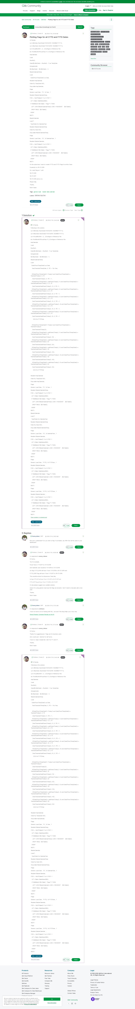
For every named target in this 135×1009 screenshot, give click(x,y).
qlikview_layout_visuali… (97, 36)
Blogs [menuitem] (38, 10)
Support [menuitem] (32, 10)
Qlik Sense (25, 978)
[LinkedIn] (72, 1003)
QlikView (43, 19)
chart (96, 44)
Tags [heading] (93, 28)
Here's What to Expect (81, 15)
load (103, 46)
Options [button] (111, 19)
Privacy (70, 983)
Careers (70, 986)
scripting (93, 54)
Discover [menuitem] (51, 10)
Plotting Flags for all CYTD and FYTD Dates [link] (61, 19)
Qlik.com (95, 6)
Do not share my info (96, 995)
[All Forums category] (91, 69)
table (107, 46)
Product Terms (94, 992)
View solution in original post (39, 517)
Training (47, 986)
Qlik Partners (48, 976)
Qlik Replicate (25, 986)
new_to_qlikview (95, 31)
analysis (105, 51)
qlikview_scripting (95, 34)
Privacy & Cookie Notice (97, 982)
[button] (83, 33)
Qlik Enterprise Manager (28, 993)
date (99, 46)
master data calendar (48, 192)
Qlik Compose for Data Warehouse (32, 991)
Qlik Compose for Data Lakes (30, 988)
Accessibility (71, 981)
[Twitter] (69, 1003)
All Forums (36, 19)
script (92, 44)
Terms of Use (94, 987)
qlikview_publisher (104, 44)
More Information (52, 1002)
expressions (102, 49)
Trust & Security (72, 978)
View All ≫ (93, 58)
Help (100, 10)
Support (47, 988)
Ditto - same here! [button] (35, 201)
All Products (25, 973)
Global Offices (72, 990)
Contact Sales (72, 993)
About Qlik (70, 973)
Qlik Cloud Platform (27, 976)
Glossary (47, 983)
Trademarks (93, 985)
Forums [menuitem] (25, 10)
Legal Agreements (95, 990)
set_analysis (94, 49)
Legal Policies (94, 980)
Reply (79, 205)
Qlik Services (103, 6)
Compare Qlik (48, 981)
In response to (38, 556)
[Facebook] (75, 1003)
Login (60, 1)
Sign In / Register (108, 10)
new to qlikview (105, 31)
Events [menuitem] (45, 10)
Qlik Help (110, 6)
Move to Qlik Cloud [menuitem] (62, 10)
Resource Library (49, 973)
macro (108, 49)
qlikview (107, 41)
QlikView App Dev (40, 195)
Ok (52, 999)
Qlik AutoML (25, 981)
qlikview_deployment (96, 39)
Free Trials (47, 978)
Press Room (71, 976)
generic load (37, 192)
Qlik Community (26, 19)
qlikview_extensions (96, 51)
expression (94, 46)
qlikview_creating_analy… (97, 41)
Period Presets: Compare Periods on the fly (42, 614)
